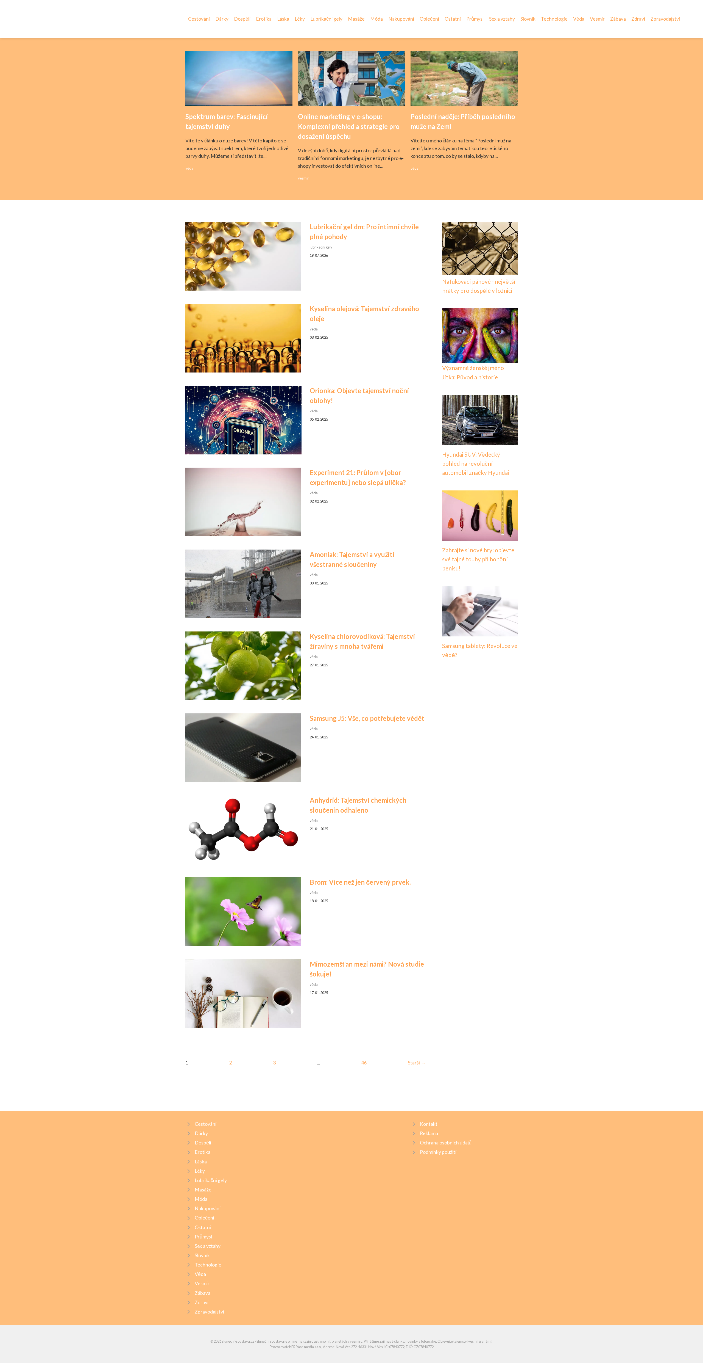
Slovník (527, 19)
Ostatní (453, 19)
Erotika (264, 19)
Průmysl (475, 19)
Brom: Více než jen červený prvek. (360, 882)
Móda (376, 19)
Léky (300, 19)
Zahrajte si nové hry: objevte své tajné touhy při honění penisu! (478, 559)
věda (189, 168)
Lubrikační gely (326, 19)
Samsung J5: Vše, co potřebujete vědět (367, 718)
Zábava (618, 19)
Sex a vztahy (502, 19)
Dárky (221, 19)
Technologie (554, 19)
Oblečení (429, 19)
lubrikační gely (321, 247)
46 (364, 1063)
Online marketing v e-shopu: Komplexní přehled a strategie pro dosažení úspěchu (349, 126)
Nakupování (401, 19)
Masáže (356, 19)
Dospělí (242, 19)
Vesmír (597, 19)
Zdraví (638, 19)
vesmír (303, 178)
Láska (283, 19)
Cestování (199, 19)
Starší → (417, 1063)
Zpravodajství (665, 19)
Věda (578, 19)
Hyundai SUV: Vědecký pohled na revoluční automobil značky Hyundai (475, 463)
